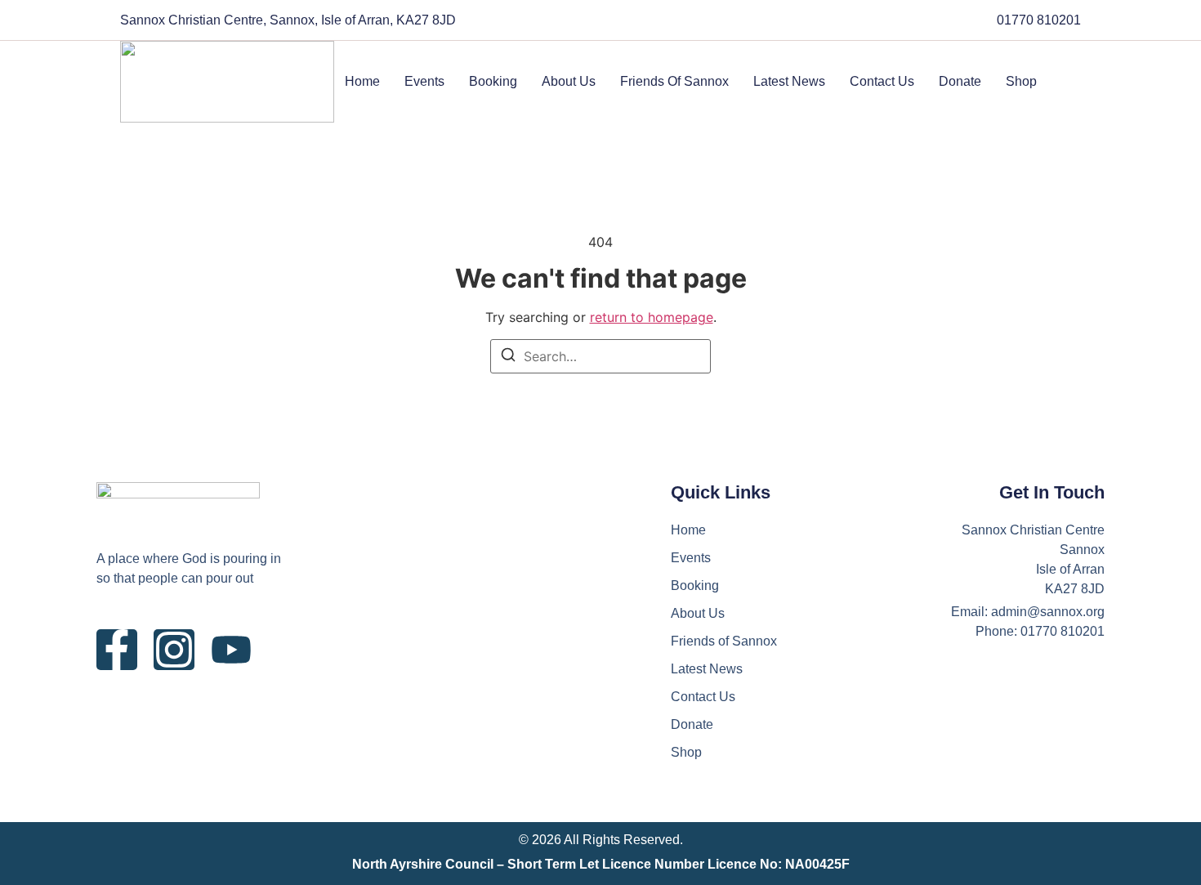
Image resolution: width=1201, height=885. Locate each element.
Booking (493, 81)
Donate (960, 81)
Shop (1021, 81)
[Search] (508, 357)
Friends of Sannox (674, 81)
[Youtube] (231, 649)
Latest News (789, 81)
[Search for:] (600, 356)
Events (424, 81)
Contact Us (882, 81)
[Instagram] (174, 649)
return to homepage (651, 317)
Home (362, 81)
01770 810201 (1039, 20)
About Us (569, 81)
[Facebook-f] (116, 649)
